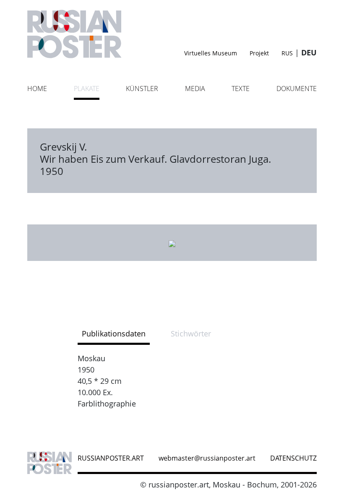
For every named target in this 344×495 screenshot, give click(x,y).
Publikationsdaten (114, 333)
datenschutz (293, 458)
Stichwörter (191, 333)
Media (195, 88)
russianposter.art (111, 458)
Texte (241, 88)
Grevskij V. (63, 147)
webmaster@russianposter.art (207, 458)
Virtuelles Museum (210, 53)
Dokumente (296, 88)
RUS (287, 53)
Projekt (259, 53)
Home (37, 88)
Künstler (142, 88)
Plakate (86, 88)
